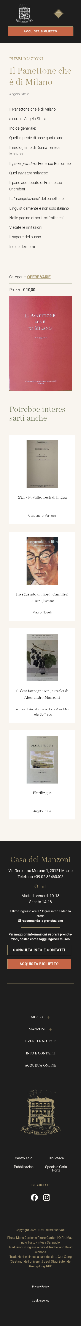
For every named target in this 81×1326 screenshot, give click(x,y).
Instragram (46, 1199)
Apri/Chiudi (58, 18)
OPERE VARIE (39, 277)
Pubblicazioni (24, 1167)
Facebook (34, 1199)
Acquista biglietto (40, 31)
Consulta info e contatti (39, 950)
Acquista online (40, 1065)
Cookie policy (40, 1300)
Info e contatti (40, 1053)
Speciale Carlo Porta (56, 1168)
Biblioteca (56, 1158)
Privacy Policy (40, 1286)
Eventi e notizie (40, 1041)
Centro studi (24, 1158)
